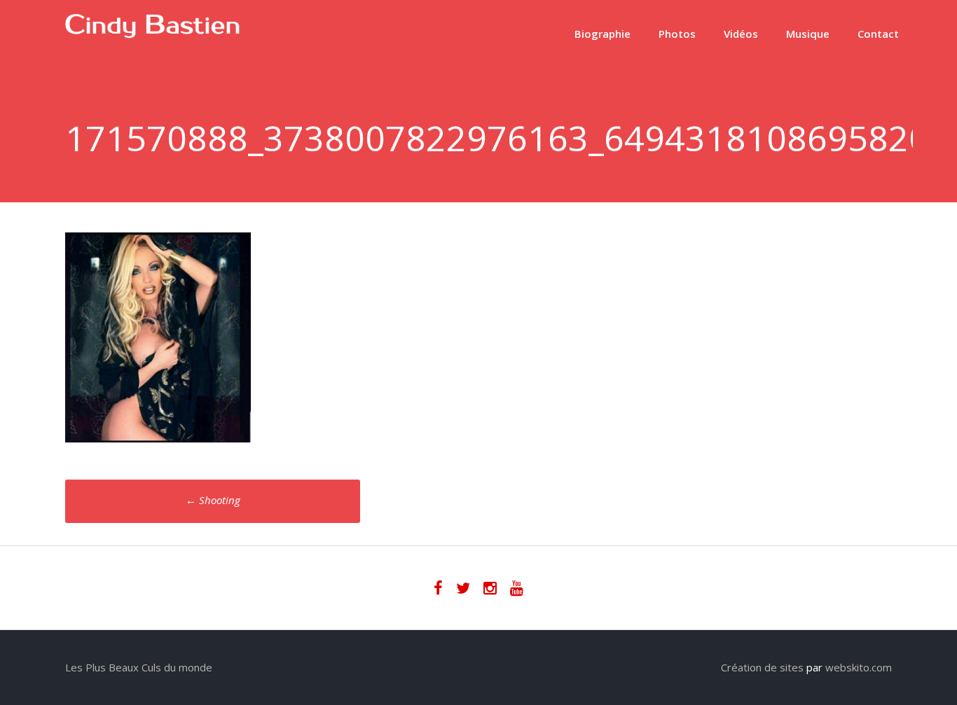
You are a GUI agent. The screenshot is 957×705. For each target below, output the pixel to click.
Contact (878, 34)
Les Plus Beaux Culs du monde (138, 667)
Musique (807, 34)
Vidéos (741, 34)
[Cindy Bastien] (152, 34)
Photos (677, 34)
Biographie (602, 34)
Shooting (213, 500)
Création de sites (762, 667)
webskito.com (858, 667)
